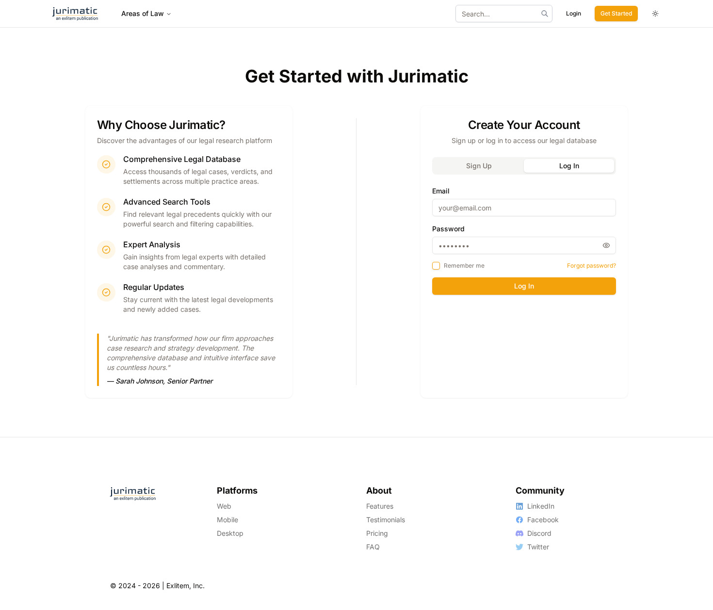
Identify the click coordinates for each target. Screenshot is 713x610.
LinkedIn (540, 506)
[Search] (545, 13)
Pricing (377, 533)
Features (379, 506)
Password (448, 229)
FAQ (373, 547)
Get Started (616, 13)
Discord (539, 533)
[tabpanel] (524, 240)
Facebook (543, 519)
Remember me (464, 265)
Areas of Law (142, 13)
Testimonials (385, 519)
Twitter (538, 547)
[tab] (479, 166)
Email (441, 191)
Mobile (227, 519)
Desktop (230, 533)
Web (224, 506)
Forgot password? (591, 265)
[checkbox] (436, 266)
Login (573, 13)
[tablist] (524, 166)
